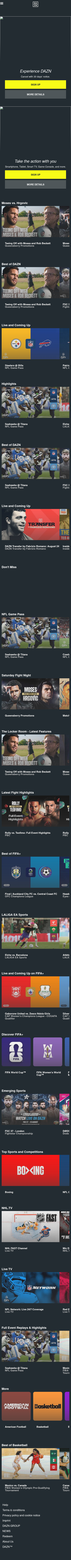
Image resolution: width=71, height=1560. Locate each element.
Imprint (6, 1520)
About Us (7, 1541)
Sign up (35, 84)
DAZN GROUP (11, 1526)
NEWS (6, 1531)
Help (5, 1505)
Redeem (7, 1536)
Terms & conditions (13, 1510)
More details (35, 94)
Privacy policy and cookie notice (21, 1515)
